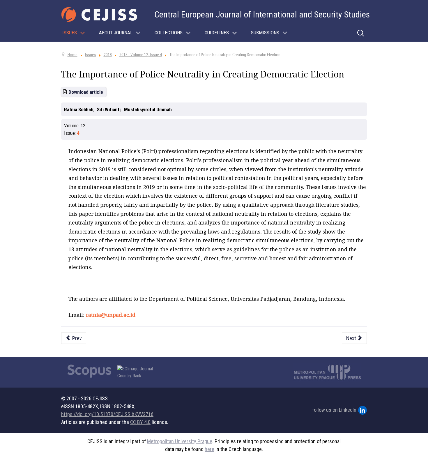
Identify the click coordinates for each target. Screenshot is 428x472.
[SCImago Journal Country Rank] (138, 372)
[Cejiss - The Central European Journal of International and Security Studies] (99, 14)
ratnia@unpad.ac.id (110, 314)
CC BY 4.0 (140, 422)
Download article (85, 92)
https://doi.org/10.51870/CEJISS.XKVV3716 (107, 414)
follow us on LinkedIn (334, 410)
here (209, 449)
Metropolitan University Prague (179, 441)
